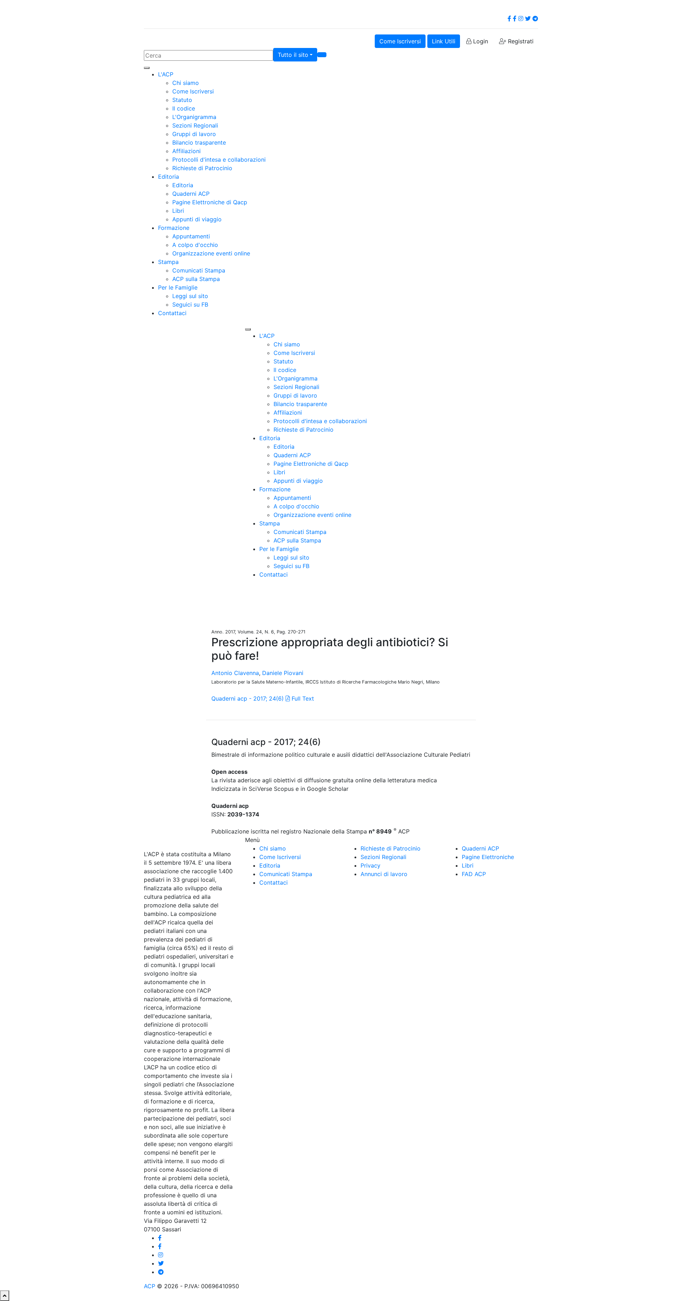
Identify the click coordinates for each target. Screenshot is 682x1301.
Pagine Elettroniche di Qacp (209, 202)
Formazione (173, 227)
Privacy (370, 865)
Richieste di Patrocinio (202, 168)
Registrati (520, 41)
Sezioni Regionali (195, 125)
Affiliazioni (186, 151)
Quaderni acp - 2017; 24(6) (247, 698)
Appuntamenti (191, 236)
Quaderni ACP (191, 193)
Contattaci (172, 313)
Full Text (302, 698)
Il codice (183, 108)
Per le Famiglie (177, 287)
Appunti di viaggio (197, 219)
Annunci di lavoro (384, 874)
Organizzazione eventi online (211, 253)
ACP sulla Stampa (196, 278)
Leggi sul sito (190, 295)
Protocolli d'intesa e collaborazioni (219, 159)
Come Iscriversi (400, 41)
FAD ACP (474, 874)
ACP (149, 1286)
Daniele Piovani (282, 672)
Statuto (182, 99)
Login (479, 41)
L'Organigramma (194, 116)
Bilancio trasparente (199, 142)
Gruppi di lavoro (194, 133)
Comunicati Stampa (198, 270)
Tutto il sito (293, 54)
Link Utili (443, 41)
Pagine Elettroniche (488, 856)
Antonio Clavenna (235, 672)
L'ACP (165, 74)
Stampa (168, 261)
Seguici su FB (190, 304)
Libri (178, 210)
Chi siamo (185, 82)
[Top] (4, 1295)
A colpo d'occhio (195, 244)
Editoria (168, 176)
